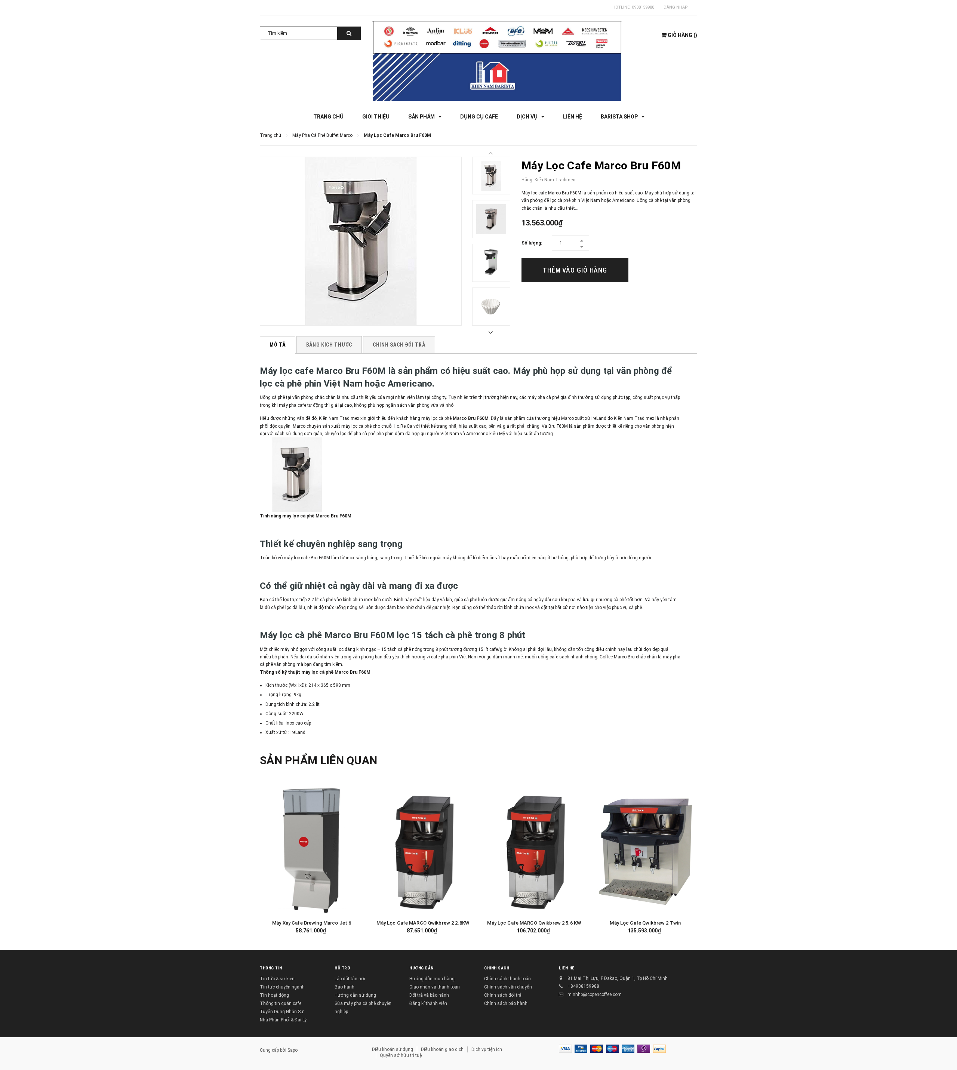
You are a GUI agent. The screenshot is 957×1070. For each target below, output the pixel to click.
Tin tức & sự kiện (277, 978)
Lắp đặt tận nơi (350, 978)
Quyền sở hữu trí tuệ (401, 1055)
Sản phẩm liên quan (318, 760)
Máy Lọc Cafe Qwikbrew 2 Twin (645, 923)
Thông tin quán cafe (280, 1003)
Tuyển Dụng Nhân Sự (282, 1011)
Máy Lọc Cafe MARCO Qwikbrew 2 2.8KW (422, 923)
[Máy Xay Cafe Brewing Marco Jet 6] (312, 850)
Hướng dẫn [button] (421, 968)
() (682, 35)
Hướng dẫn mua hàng (432, 978)
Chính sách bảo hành (505, 1003)
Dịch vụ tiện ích (486, 1049)
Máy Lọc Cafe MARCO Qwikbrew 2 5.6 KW (534, 923)
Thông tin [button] (271, 968)
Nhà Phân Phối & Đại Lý (283, 1020)
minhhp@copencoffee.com (594, 994)
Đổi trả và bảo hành (429, 995)
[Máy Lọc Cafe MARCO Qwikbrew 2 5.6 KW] (534, 850)
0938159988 (643, 7)
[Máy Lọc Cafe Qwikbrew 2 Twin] (646, 850)
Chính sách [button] (497, 968)
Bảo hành (344, 987)
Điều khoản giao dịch (442, 1049)
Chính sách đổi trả (502, 995)
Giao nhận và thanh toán (434, 987)
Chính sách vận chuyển (508, 987)
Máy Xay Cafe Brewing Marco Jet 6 (311, 923)
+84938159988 (583, 986)
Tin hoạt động (274, 995)
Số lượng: (531, 243)
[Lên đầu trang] (943, 1055)
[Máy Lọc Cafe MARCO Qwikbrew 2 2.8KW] (423, 850)
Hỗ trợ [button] (342, 968)
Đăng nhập (676, 7)
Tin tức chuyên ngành (282, 987)
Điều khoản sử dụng (392, 1049)
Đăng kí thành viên (428, 1003)
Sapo (292, 1050)
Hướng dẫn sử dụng (355, 995)
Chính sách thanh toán (507, 978)
